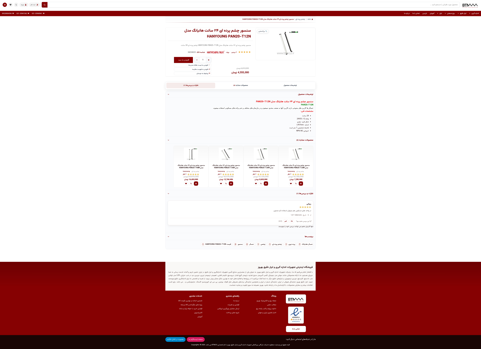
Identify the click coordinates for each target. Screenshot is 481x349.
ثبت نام (33, 5)
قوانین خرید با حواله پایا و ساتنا (190, 308)
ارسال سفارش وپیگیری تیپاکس (228, 308)
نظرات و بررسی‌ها (190, 85)
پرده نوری (291, 244)
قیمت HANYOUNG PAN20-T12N (218, 244)
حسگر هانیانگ (307, 244)
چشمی (263, 244)
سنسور (240, 244)
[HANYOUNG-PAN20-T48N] (191, 154)
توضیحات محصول (290, 85)
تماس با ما (416, 13)
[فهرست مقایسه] (16, 5)
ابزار (439, 14)
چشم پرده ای (300, 171)
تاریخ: (304, 215)
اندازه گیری (474, 14)
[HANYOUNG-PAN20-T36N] (226, 154)
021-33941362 (22, 13)
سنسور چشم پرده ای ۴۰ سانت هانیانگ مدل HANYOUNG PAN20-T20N (296, 166)
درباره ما (407, 13)
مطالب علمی (271, 304)
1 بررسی (234, 52)
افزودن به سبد (183, 59)
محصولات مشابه (240, 85)
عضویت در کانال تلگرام (175, 339)
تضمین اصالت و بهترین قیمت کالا (190, 300)
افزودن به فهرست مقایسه (200, 69)
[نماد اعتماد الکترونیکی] (296, 315)
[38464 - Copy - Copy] (295, 154)
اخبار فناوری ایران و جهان (267, 312)
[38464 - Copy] (261, 154)
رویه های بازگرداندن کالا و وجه (191, 304)
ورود (22, 5)
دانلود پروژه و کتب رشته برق (266, 308)
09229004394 (7, 13)
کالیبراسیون (198, 312)
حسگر (251, 244)
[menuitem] (474, 14)
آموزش (432, 13)
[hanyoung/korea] (216, 52)
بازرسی (424, 13)
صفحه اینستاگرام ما (196, 339)
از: (310, 215)
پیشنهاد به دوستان (202, 73)
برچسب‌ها (309, 236)
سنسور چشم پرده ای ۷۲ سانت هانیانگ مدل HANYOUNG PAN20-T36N (226, 166)
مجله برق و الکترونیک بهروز (266, 300)
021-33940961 (37, 13)
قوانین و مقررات (233, 304)
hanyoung (291, 171)
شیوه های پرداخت (232, 312)
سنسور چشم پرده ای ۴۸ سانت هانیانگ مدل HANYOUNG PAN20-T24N (261, 166)
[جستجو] (44, 5)
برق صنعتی (450, 14)
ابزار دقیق (462, 14)
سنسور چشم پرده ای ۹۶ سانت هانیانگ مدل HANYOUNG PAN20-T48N (191, 166)
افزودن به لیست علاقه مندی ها (198, 65)
